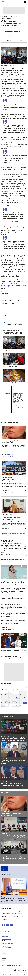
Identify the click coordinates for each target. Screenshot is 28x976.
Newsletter (4, 960)
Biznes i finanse (4, 833)
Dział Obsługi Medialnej (8, 943)
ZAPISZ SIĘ (3, 553)
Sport (18, 300)
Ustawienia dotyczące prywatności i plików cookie (11, 965)
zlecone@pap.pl (5, 931)
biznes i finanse (4, 735)
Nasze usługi (4, 962)
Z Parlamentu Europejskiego (6, 874)
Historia (13, 303)
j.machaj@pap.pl (5, 946)
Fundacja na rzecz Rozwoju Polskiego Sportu (15, 494)
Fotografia (4, 303)
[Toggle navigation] (25, 2)
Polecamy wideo (7, 716)
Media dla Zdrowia (9, 456)
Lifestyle (11, 300)
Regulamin (4, 958)
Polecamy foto (7, 793)
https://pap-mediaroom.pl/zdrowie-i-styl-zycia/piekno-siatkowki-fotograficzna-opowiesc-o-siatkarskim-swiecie (14, 324)
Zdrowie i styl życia (13, 16)
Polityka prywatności (6, 955)
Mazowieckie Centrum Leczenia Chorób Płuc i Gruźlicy (13, 534)
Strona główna (4, 16)
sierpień (3, 687)
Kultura (4, 300)
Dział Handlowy (6, 936)
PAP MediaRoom (7, 908)
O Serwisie (4, 953)
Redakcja (4, 928)
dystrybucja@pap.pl (6, 938)
